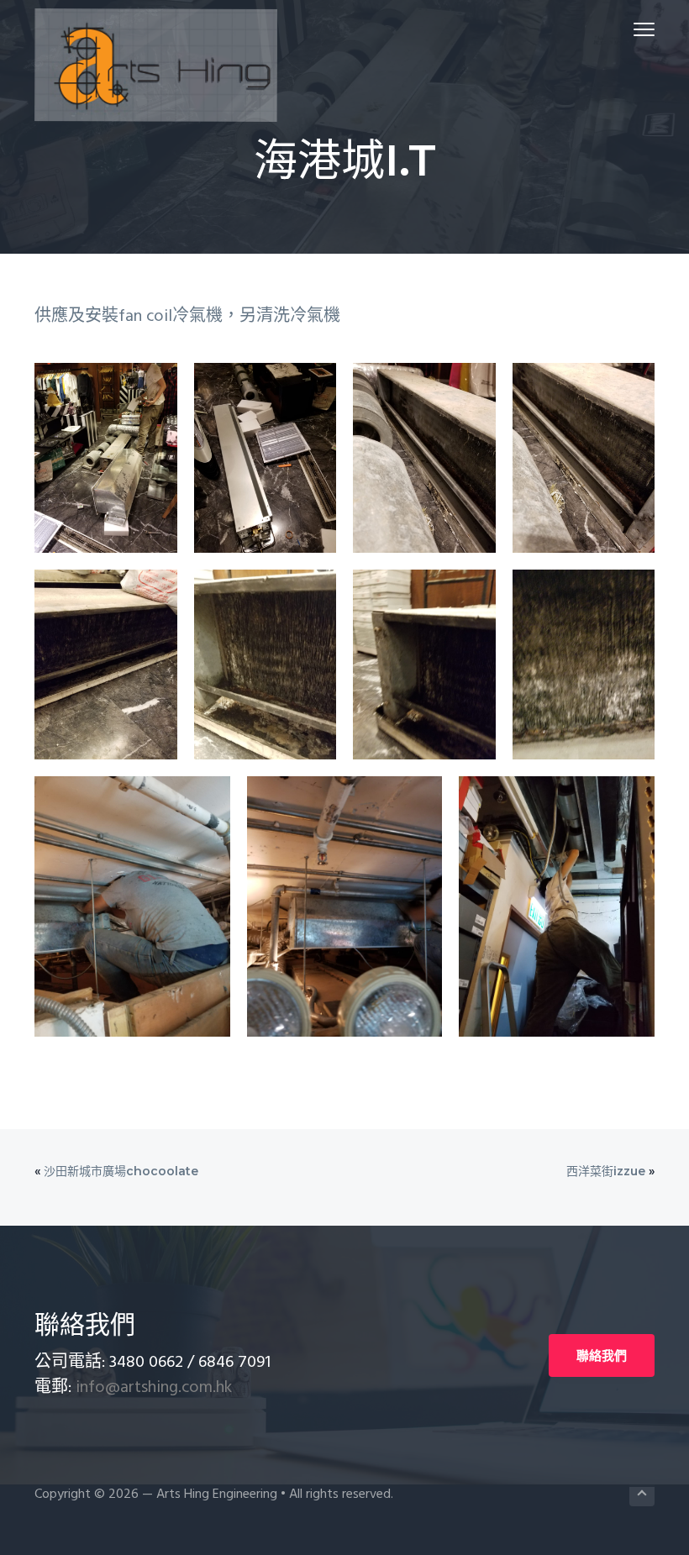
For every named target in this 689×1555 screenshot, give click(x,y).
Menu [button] (624, 29)
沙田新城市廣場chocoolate (121, 1171)
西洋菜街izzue (605, 1171)
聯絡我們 (601, 1355)
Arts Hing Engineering (216, 1494)
